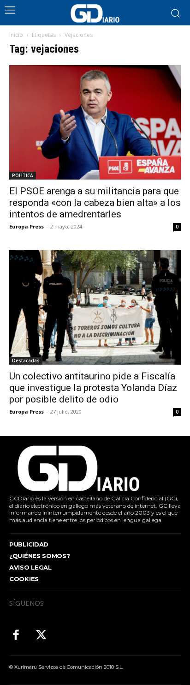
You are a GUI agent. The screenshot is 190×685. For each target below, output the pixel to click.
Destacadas (26, 360)
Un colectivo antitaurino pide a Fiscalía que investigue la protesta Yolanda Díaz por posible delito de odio (93, 388)
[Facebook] (16, 635)
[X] (41, 635)
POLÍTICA (22, 175)
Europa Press (26, 226)
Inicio (16, 35)
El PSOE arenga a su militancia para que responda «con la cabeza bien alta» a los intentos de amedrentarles (95, 203)
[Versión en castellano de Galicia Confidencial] (95, 13)
